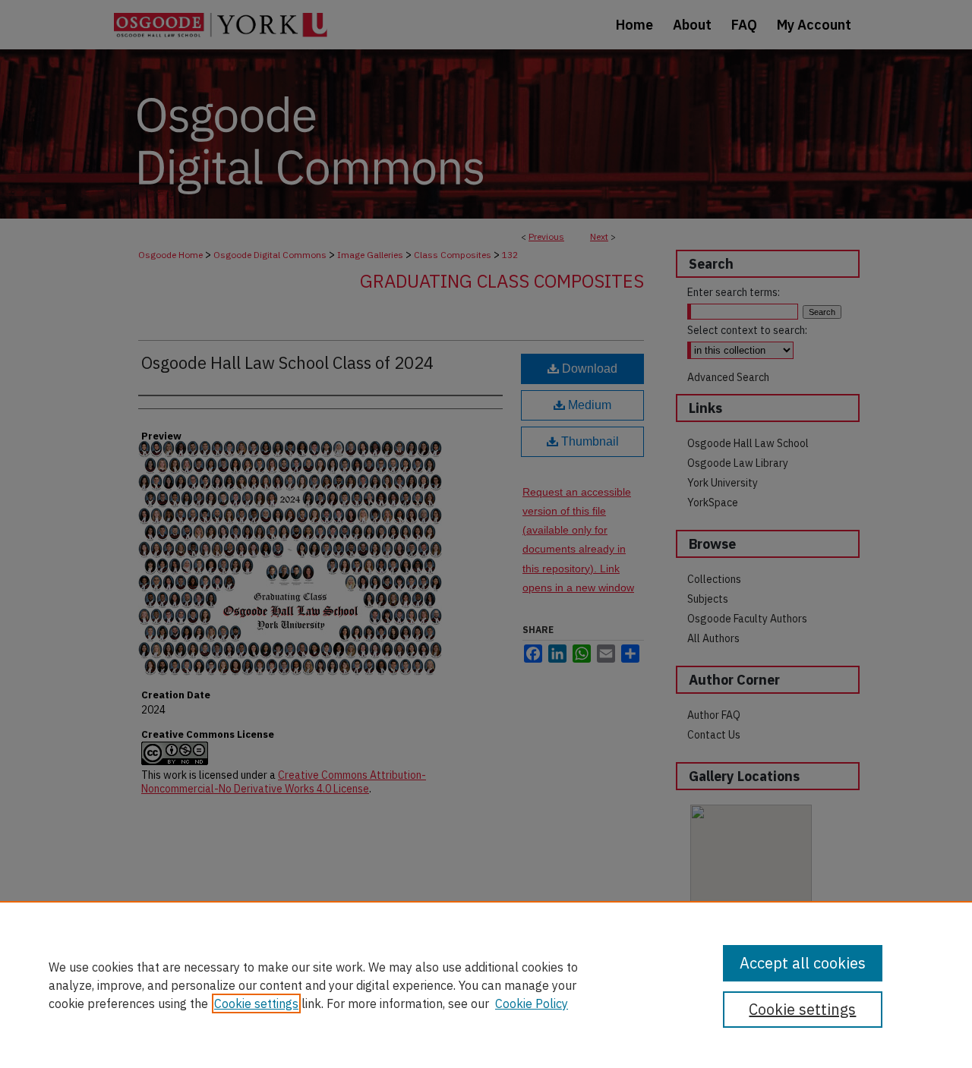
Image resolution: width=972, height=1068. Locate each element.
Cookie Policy (531, 1003)
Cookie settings (256, 1003)
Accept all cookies (803, 963)
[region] (486, 984)
